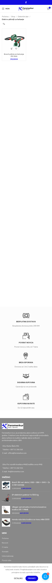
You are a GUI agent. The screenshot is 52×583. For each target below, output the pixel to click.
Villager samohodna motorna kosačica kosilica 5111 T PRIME (29, 508)
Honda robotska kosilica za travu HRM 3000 (30, 519)
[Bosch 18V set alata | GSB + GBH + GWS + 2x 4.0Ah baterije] (6, 485)
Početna (5, 16)
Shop (13, 16)
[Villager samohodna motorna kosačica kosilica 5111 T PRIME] (6, 510)
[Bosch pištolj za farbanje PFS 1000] (14, 40)
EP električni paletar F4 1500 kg (25, 495)
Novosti (5, 543)
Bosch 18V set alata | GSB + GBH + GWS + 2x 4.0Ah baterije (31, 483)
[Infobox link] (26, 320)
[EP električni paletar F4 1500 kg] (6, 498)
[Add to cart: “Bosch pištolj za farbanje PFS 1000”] (12, 48)
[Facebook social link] (26, 2)
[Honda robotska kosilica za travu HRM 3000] (6, 522)
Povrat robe (6, 560)
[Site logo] (26, 8)
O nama (5, 547)
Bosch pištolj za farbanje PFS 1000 (14, 55)
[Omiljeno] (16, 48)
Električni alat (23, 16)
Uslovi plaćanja (7, 556)
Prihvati (32, 578)
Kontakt (5, 551)
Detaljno (18, 578)
